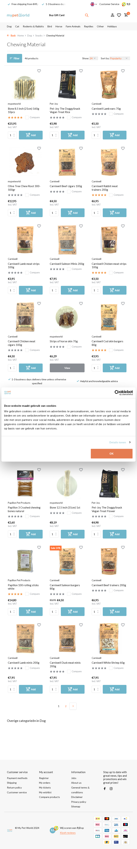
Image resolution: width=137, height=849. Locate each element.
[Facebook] (104, 789)
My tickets (45, 787)
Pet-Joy (54, 103)
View (67, 367)
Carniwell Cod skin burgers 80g (107, 343)
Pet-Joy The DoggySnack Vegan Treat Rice (65, 110)
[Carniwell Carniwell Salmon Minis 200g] (67, 239)
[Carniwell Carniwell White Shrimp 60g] (109, 638)
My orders (44, 782)
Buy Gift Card (56, 15)
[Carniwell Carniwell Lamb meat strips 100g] (25, 239)
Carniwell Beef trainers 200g (109, 585)
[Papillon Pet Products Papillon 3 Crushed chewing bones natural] (25, 483)
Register (44, 778)
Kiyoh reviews (68, 832)
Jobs (73, 778)
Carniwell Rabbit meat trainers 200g (105, 187)
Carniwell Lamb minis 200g (23, 662)
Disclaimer (77, 796)
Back (13, 35)
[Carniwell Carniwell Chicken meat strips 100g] (109, 239)
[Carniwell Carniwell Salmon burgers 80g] (67, 561)
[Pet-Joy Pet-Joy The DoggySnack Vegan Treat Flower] (109, 483)
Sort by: (105, 58)
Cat (17, 26)
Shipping (12, 782)
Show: (85, 58)
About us (76, 782)
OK (112, 453)
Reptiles (88, 26)
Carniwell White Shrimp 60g (108, 662)
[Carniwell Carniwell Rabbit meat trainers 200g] (109, 162)
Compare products (49, 796)
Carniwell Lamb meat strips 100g (24, 265)
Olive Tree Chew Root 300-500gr (24, 187)
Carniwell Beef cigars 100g (66, 186)
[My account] (112, 15)
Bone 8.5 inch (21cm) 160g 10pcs (23, 110)
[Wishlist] (119, 15)
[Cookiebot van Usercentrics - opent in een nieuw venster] (117, 392)
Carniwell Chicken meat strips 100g (109, 265)
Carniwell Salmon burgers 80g (65, 586)
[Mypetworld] (18, 15)
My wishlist (45, 792)
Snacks (38, 35)
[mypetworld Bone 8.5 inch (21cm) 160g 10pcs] (25, 84)
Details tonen (117, 442)
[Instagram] (111, 789)
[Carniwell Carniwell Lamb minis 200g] (25, 638)
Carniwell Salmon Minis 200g (67, 263)
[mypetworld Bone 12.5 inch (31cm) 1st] (67, 483)
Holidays (112, 26)
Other (100, 26)
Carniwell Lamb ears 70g (106, 108)
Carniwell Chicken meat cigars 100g (21, 343)
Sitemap (75, 806)
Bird (49, 26)
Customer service (17, 792)
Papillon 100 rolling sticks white (23, 586)
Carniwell (96, 103)
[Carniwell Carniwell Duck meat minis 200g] (67, 638)
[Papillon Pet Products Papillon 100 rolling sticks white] (25, 561)
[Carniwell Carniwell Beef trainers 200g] (109, 561)
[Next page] (73, 706)
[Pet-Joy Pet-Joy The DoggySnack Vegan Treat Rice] (67, 84)
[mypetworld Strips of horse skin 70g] (67, 317)
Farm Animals (73, 26)
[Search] (86, 15)
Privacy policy (78, 801)
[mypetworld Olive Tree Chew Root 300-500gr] (25, 162)
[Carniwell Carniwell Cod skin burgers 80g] (109, 317)
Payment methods (17, 778)
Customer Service (109, 4)
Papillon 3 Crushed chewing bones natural (24, 509)
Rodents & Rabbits (33, 26)
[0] (125, 15)
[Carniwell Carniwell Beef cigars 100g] (67, 162)
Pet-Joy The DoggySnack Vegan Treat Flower (107, 509)
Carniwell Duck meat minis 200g (65, 664)
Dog (9, 26)
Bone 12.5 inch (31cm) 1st (65, 507)
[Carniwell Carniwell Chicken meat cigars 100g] (25, 317)
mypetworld (14, 103)
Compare (35, 117)
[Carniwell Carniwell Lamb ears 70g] (109, 84)
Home (20, 35)
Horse (58, 26)
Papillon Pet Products (19, 502)
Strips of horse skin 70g (64, 341)
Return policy (14, 787)
